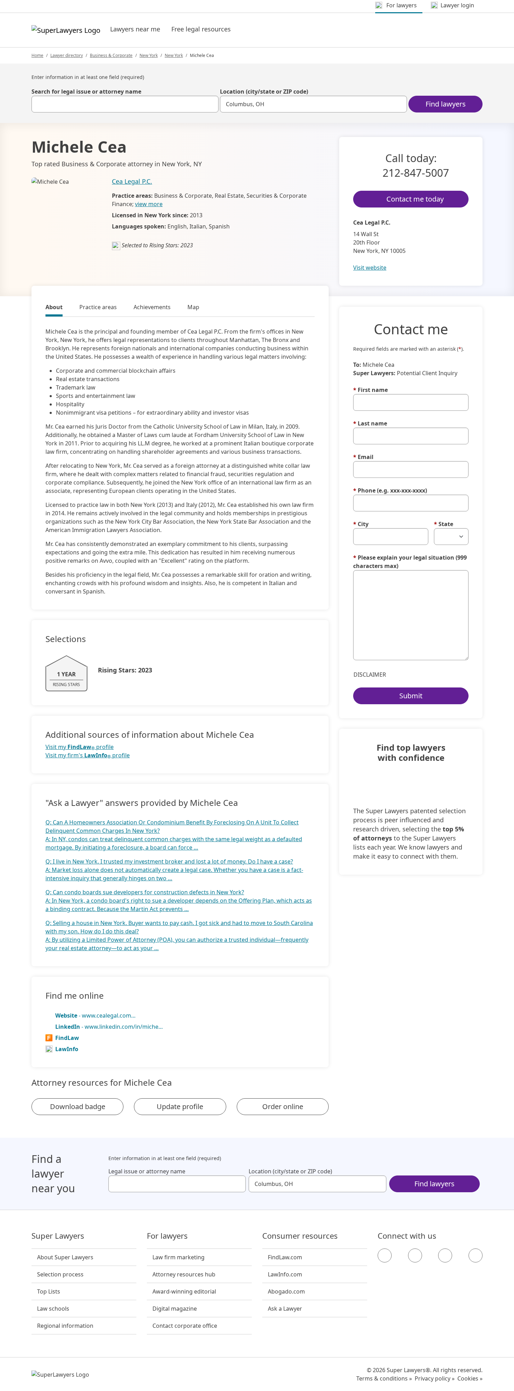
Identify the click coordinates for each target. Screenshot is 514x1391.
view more (149, 204)
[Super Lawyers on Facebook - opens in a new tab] (385, 1255)
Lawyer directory (66, 55)
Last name (370, 423)
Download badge (77, 1106)
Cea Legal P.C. (132, 181)
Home (37, 55)
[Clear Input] (210, 104)
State (443, 524)
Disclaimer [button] (370, 674)
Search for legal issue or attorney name (86, 91)
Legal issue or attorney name (146, 1171)
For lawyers (167, 1236)
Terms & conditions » (384, 1378)
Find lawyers (446, 104)
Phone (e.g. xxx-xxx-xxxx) (390, 490)
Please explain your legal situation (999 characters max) (410, 562)
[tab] (54, 308)
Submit (410, 695)
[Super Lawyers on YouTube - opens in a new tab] (445, 1255)
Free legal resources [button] (201, 29)
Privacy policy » (435, 1378)
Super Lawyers (57, 1236)
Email (363, 457)
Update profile (180, 1106)
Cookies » (470, 1378)
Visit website (369, 267)
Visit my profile (79, 747)
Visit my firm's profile (87, 755)
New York (149, 55)
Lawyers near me (135, 29)
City (361, 524)
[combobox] (125, 104)
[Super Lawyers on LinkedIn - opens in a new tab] (476, 1255)
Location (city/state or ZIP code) (264, 91)
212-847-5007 (416, 173)
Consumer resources (300, 1236)
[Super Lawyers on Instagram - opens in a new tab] (415, 1255)
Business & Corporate (111, 55)
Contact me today (415, 199)
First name (370, 390)
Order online (282, 1106)
